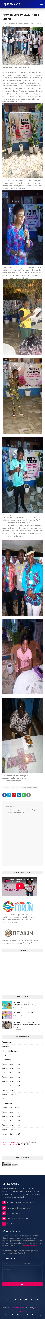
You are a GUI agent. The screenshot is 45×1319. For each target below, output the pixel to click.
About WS (15, 1315)
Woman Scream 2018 (11, 1073)
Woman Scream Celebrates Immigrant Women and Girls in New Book (27, 1024)
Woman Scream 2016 (11, 1064)
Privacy (38, 1315)
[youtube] (26, 1299)
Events (5, 1055)
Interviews (7, 1060)
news (5, 1099)
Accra (6, 788)
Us (23, 1315)
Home (7, 1315)
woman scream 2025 (11, 1134)
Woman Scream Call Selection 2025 (27, 1012)
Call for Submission (10, 1051)
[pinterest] (37, 1299)
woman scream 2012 (11, 1112)
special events (9, 1103)
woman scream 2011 (11, 1108)
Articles (6, 1046)
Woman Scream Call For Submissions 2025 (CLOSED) (24, 1003)
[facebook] (9, 1299)
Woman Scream (9, 1142)
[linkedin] (31, 1299)
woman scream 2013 (11, 1116)
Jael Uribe (23, 1142)
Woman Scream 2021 (11, 1086)
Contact (30, 1315)
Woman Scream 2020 (29, 788)
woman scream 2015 (11, 1125)
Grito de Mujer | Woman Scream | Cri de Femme (22, 24)
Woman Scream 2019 (11, 1077)
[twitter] (20, 1299)
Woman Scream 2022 (11, 1090)
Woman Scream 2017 (11, 1068)
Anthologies (8, 1042)
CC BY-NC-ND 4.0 (9, 1145)
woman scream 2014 (11, 1121)
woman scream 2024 (11, 1129)
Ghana (15, 788)
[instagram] (15, 1299)
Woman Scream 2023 (11, 1095)
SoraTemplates (17, 1308)
